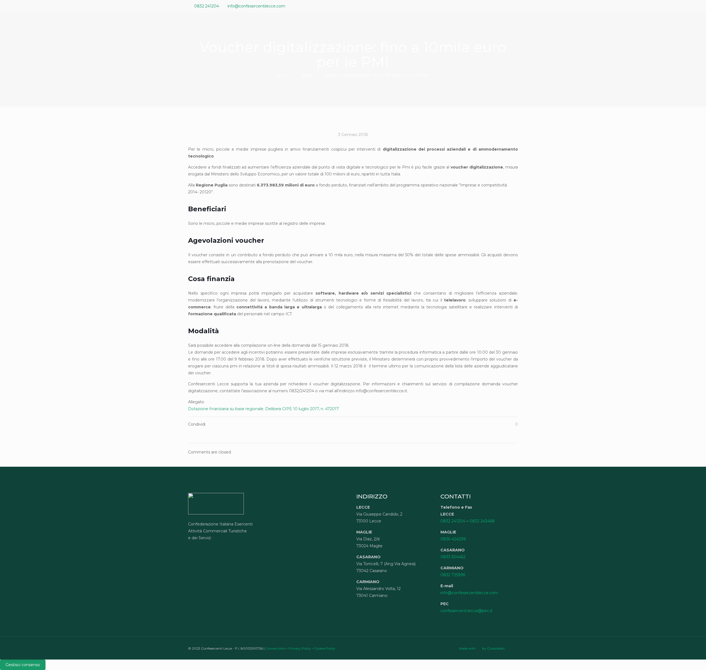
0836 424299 (453, 538)
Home (283, 75)
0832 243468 (482, 521)
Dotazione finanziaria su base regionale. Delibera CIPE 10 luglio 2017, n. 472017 (263, 408)
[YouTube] (500, 6)
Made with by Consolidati (482, 648)
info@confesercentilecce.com (256, 6)
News (307, 75)
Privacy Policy (299, 648)
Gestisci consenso (23, 664)
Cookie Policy (324, 648)
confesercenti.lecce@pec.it (466, 610)
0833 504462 (453, 556)
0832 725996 (452, 574)
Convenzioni (275, 648)
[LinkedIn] (507, 6)
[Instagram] (515, 6)
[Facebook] (493, 6)
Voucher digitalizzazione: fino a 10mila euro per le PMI (377, 75)
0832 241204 (206, 6)
